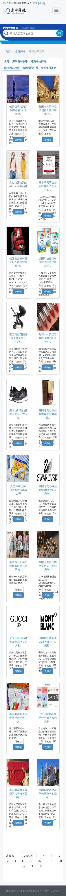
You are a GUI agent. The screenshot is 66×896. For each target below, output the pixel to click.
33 (39, 860)
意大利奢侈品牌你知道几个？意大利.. (18, 641)
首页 (8, 51)
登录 (35, 3)
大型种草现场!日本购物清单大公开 (18, 489)
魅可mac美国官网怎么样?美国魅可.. (48, 337)
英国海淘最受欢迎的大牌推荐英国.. (18, 793)
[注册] (41, 3)
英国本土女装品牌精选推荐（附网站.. (18, 565)
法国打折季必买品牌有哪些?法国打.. (48, 641)
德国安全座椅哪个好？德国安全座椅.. (18, 261)
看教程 (18, 133)
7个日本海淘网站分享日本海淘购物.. (48, 717)
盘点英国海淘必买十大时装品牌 (18, 184)
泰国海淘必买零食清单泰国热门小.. (18, 717)
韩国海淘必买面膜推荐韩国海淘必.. (48, 413)
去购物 (18, 139)
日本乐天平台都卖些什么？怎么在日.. (48, 186)
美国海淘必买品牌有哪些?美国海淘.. (48, 489)
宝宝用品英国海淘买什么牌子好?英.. (18, 337)
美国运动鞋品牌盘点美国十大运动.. (18, 413)
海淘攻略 (20, 51)
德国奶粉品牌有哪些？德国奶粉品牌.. (48, 261)
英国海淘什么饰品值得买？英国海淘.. (48, 565)
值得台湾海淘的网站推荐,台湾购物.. (18, 110)
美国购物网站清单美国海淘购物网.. (48, 793)
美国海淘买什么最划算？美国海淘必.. (48, 110)
